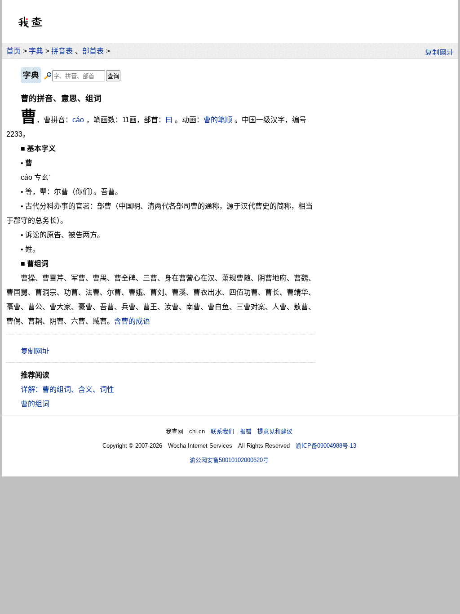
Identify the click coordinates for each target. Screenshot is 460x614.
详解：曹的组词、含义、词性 (67, 389)
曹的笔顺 (217, 120)
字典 (36, 51)
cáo (78, 120)
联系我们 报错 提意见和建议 (251, 431)
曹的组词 (35, 404)
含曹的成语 (132, 321)
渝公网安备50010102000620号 (229, 460)
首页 (13, 51)
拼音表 (62, 51)
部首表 (93, 51)
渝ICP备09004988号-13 (326, 445)
